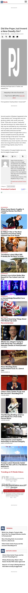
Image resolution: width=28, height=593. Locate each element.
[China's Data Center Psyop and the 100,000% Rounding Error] (14, 382)
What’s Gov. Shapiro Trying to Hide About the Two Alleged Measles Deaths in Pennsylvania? (13, 343)
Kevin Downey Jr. (5, 372)
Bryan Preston (5, 34)
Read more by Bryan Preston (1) (18, 182)
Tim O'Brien (4, 347)
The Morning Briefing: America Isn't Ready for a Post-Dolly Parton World (12, 416)
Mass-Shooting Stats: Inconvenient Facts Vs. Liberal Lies (12, 368)
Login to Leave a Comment (14, 490)
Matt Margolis (5, 468)
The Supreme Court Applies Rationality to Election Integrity (13, 440)
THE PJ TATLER (11, 186)
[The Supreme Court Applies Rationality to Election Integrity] (14, 430)
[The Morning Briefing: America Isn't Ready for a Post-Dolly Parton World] (14, 406)
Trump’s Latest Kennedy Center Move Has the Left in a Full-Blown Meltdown (14, 464)
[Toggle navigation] (25, 1)
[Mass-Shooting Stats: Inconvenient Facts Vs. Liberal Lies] (14, 357)
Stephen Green (5, 395)
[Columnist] (5, 163)
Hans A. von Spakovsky (7, 443)
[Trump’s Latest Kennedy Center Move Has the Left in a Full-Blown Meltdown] (14, 454)
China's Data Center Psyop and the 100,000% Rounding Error (13, 392)
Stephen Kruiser (5, 420)
